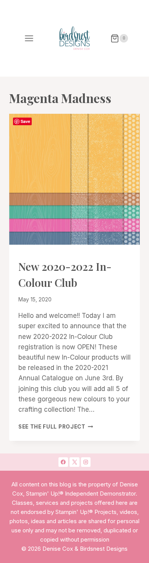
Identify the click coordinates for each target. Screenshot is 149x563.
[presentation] (74, 179)
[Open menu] (29, 38)
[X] (74, 462)
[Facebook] (63, 462)
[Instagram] (86, 462)
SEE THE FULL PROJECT (55, 427)
